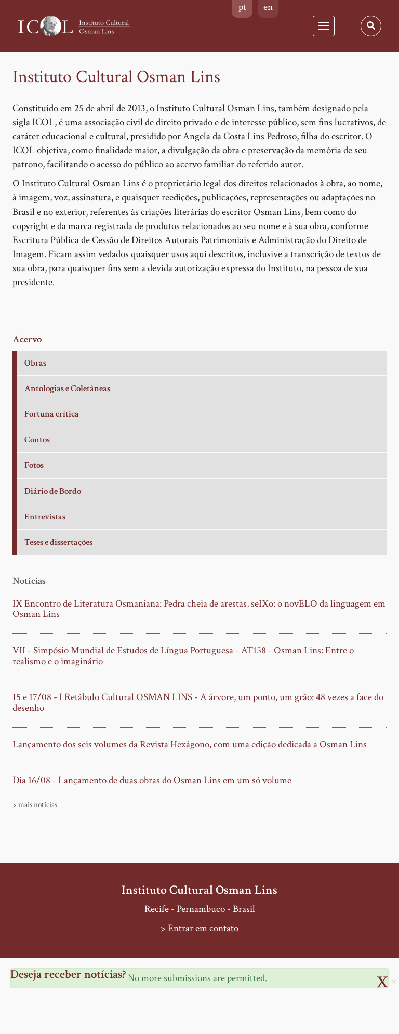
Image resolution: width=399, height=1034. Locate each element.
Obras (35, 363)
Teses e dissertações (58, 542)
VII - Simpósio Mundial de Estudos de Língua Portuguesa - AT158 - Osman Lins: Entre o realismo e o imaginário (183, 656)
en (268, 7)
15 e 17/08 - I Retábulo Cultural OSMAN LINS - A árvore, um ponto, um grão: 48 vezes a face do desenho (197, 703)
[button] (394, 980)
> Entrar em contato (199, 928)
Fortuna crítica (51, 414)
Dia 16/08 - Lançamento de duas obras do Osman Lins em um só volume (151, 780)
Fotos (34, 465)
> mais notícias (34, 805)
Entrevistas (44, 516)
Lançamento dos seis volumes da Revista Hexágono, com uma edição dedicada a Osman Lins (189, 745)
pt (242, 7)
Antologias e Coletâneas (67, 388)
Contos (37, 440)
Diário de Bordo (52, 491)
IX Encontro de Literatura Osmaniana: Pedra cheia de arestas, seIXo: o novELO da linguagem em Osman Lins (198, 609)
